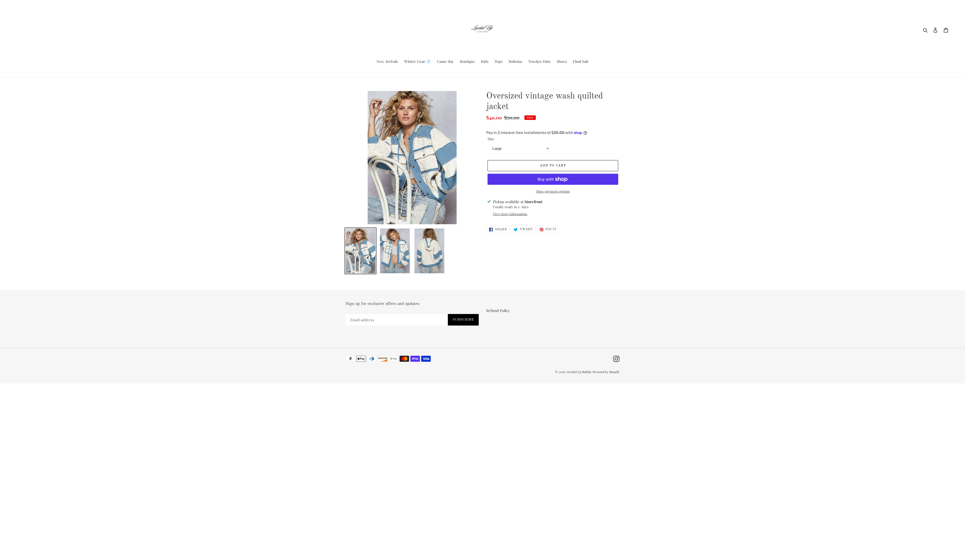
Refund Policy (498, 310)
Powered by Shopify (606, 372)
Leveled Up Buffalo (579, 372)
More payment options (553, 191)
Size (491, 138)
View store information (510, 214)
